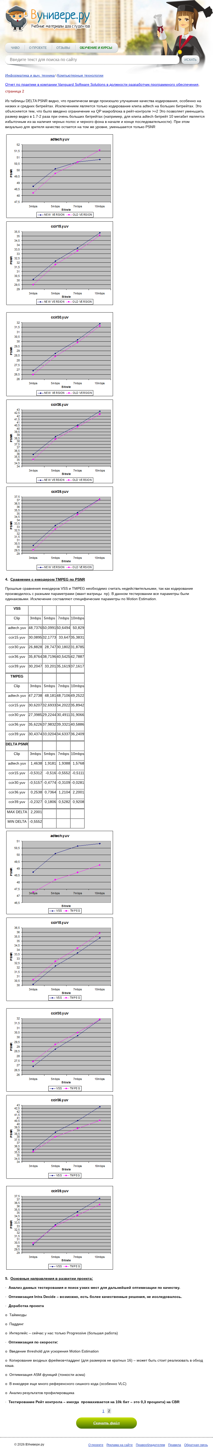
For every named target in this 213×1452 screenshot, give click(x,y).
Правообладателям (150, 1445)
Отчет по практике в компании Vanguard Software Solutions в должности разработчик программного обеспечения (101, 84)
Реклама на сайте (119, 1445)
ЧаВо (15, 48)
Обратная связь (196, 1445)
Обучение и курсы (96, 48)
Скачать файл (106, 1423)
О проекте (38, 48)
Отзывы (63, 48)
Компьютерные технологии (80, 75)
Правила (174, 1445)
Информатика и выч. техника (30, 75)
